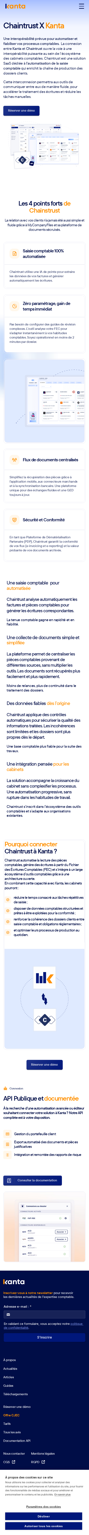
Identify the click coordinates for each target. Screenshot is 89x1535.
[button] (81, 6)
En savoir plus (62, 1494)
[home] (14, 6)
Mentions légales (43, 1453)
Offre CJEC (11, 1415)
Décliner (44, 1516)
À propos (9, 1360)
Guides (8, 1385)
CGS (9, 1462)
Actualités (10, 1368)
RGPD (38, 1462)
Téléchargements (15, 1394)
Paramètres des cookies (43, 1506)
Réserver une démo (17, 1407)
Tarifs (7, 1424)
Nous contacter (14, 1453)
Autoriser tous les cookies (43, 1526)
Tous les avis (12, 1432)
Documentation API (16, 1441)
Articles (8, 1377)
